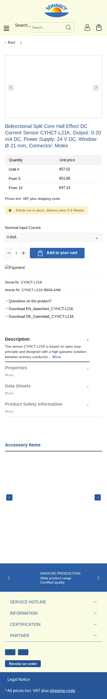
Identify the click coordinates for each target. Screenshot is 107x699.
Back (11, 42)
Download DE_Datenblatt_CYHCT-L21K (41, 316)
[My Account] (87, 27)
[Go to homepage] (53, 10)
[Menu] (6, 28)
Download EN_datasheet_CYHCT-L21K (41, 309)
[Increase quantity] (23, 253)
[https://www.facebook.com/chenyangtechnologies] (10, 652)
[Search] (68, 27)
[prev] (9, 497)
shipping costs (62, 691)
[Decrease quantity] (9, 253)
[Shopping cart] (99, 27)
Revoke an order (23, 664)
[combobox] (46, 27)
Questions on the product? (30, 301)
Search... (23, 25)
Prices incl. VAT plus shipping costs (32, 199)
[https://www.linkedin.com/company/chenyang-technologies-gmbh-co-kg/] (23, 652)
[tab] (47, 348)
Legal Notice (18, 679)
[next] (98, 497)
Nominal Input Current (23, 227)
